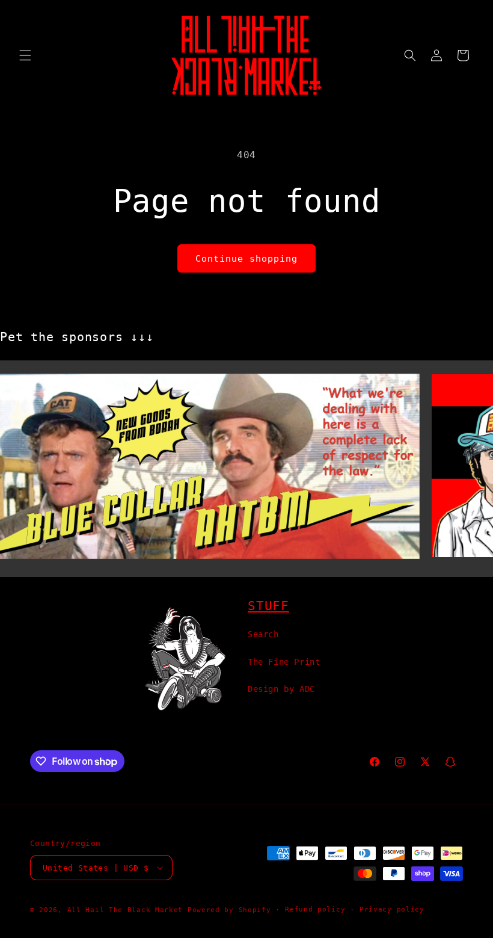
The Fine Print (284, 662)
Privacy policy (392, 909)
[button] (25, 55)
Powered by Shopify (229, 910)
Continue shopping (246, 258)
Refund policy (315, 909)
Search (263, 634)
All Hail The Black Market (125, 910)
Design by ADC (281, 689)
